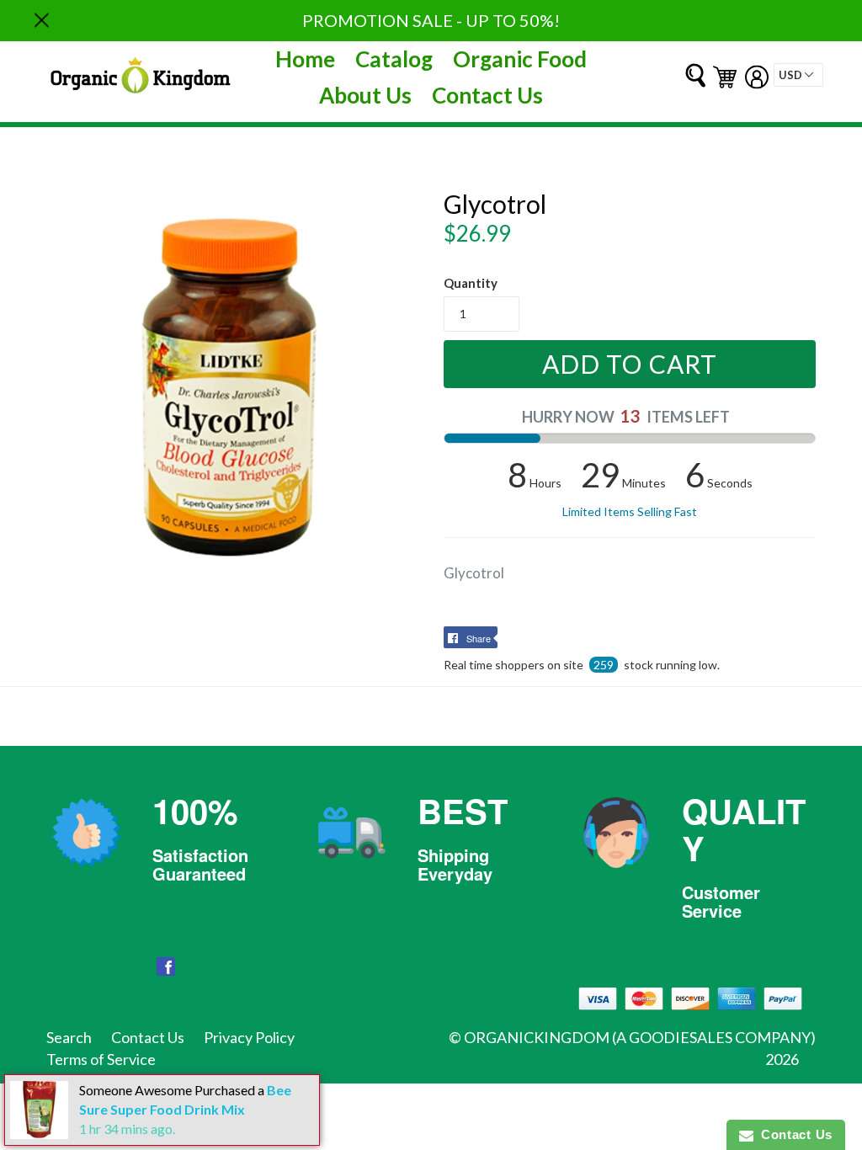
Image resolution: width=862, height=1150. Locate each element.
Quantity (471, 282)
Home (305, 58)
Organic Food (520, 58)
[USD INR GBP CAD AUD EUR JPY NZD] (798, 75)
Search (69, 1037)
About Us (365, 95)
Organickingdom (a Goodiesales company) (640, 1037)
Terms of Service (101, 1059)
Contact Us (487, 95)
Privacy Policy (249, 1037)
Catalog (394, 58)
